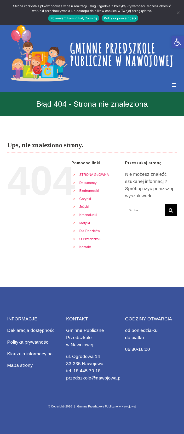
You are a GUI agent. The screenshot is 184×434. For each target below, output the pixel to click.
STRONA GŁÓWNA (94, 174)
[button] (178, 42)
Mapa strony (20, 365)
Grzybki (85, 199)
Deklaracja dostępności (31, 330)
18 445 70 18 (87, 370)
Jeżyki (84, 207)
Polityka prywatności (28, 342)
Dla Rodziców (89, 231)
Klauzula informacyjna (30, 353)
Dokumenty (88, 183)
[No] (178, 12)
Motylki (84, 223)
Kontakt (85, 247)
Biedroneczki (89, 190)
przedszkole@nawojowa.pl (93, 377)
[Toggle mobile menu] (174, 85)
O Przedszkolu (90, 239)
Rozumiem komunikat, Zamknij (74, 18)
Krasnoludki (88, 215)
